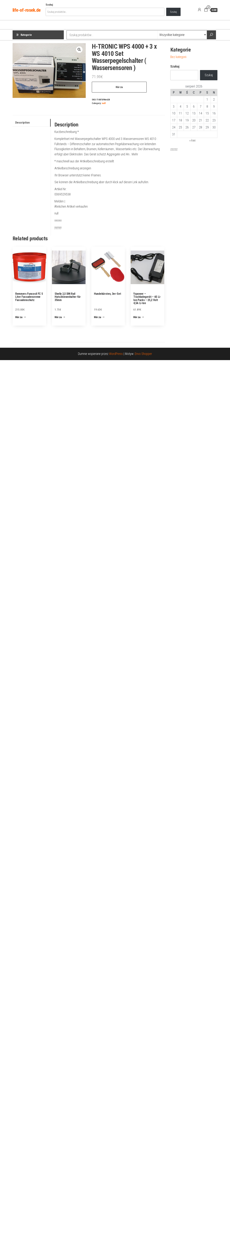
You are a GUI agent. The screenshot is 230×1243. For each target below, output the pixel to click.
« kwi (192, 140)
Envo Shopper (143, 354)
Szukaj (49, 4)
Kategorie (26, 34)
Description (22, 122)
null (103, 103)
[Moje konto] (199, 9)
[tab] (32, 123)
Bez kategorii (178, 57)
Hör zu (119, 87)
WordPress (116, 354)
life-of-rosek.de (27, 10)
